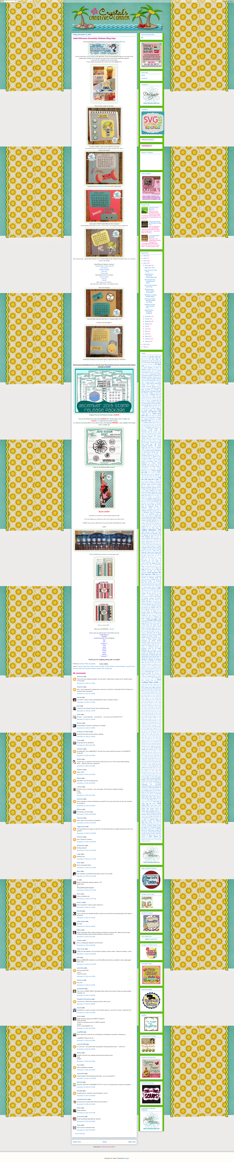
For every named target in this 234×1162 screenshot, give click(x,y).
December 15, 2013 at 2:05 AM (86, 1095)
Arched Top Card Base (154, 372)
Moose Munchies (145, 579)
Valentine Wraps (156, 824)
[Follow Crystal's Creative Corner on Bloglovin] (148, 140)
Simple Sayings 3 (146, 637)
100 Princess (144, 356)
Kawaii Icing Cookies (147, 544)
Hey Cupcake (149, 521)
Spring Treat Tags (146, 657)
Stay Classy (156, 671)
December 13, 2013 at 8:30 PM (86, 755)
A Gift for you (148, 366)
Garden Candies (151, 492)
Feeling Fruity (149, 474)
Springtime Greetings (147, 659)
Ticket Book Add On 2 (153, 795)
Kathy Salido (81, 921)
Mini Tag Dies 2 (146, 574)
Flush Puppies (149, 481)
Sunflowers (156, 673)
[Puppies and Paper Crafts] (151, 1077)
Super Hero (144, 674)
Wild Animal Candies (153, 830)
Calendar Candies (157, 405)
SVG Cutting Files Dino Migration (149, 716)
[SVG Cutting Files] (151, 939)
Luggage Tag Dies (156, 563)
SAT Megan (156, 623)
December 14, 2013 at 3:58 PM (86, 1004)
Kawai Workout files (101, 186)
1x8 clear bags (153, 357)
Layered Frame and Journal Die (104, 266)
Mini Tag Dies (104, 268)
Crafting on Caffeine (83, 731)
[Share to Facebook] (105, 664)
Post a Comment (80, 1133)
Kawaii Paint (157, 544)
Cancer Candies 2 (156, 408)
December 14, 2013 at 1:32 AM (86, 917)
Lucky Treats (145, 563)
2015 (145, 258)
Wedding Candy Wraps (148, 828)
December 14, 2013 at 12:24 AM (86, 876)
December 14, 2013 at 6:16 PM (86, 1049)
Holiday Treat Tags (145, 523)
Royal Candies (145, 618)
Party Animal (157, 596)
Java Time (154, 535)
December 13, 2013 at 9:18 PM (86, 774)
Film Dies (149, 476)
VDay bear (143, 825)
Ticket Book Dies (146, 797)
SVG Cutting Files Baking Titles (150, 692)
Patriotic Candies (149, 598)
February (148, 338)
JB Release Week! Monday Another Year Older (150, 300)
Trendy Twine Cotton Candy (153, 806)
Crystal (159, 442)
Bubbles (143, 402)
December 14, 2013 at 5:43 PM (86, 1040)
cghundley (80, 968)
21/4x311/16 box (145, 361)
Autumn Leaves (144, 374)
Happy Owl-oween (151, 517)
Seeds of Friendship (151, 634)
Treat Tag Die (146, 803)
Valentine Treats (145, 824)
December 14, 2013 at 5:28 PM (86, 1028)
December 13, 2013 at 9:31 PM (86, 795)
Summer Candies (146, 673)
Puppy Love (155, 607)
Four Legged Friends (149, 485)
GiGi (78, 957)
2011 (145, 347)
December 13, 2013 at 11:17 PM (86, 859)
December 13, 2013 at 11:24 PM (86, 867)
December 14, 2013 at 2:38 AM (86, 926)
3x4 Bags (157, 364)
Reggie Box (156, 610)
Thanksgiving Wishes (153, 787)
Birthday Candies (156, 391)
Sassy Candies (152, 621)
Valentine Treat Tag (154, 822)
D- (77, 880)
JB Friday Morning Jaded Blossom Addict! (150, 281)
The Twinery (150, 792)
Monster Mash (153, 577)
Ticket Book (150, 793)
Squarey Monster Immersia (153, 668)
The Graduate (144, 789)
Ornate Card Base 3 (146, 591)
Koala (148, 550)
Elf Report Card (153, 464)
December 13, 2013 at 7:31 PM (86, 702)
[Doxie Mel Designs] (151, 1009)
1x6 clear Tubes (153, 356)
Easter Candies (147, 458)
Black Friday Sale (147, 397)
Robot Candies (152, 615)
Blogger (127, 1158)
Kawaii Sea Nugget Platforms (148, 546)
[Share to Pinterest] (107, 664)
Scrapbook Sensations (84, 999)
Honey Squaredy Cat (156, 523)
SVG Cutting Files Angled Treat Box (151, 687)
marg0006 (80, 1032)
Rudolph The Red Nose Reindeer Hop (150, 306)
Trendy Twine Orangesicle (148, 811)
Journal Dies (156, 538)
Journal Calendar (104, 276)
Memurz (79, 723)
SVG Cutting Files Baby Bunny (154, 690)
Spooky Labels (152, 651)
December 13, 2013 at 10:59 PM (86, 841)
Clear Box (143, 439)
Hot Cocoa (146, 525)
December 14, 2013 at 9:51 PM (86, 1070)
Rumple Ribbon (152, 620)
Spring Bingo (144, 654)
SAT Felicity (149, 623)
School (142, 626)
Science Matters (151, 629)
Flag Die (104, 280)
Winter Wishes (153, 836)
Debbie (79, 1052)
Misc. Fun (158, 574)
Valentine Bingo (154, 819)
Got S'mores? (155, 501)
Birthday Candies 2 (149, 392)
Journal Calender (120, 666)
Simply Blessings (157, 642)
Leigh (79, 854)
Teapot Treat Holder (146, 782)
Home (105, 1142)
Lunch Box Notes (148, 564)
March (147, 336)
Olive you (146, 590)
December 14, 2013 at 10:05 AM (86, 954)
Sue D (79, 1065)
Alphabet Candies (146, 369)
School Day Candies (150, 626)
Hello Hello (151, 520)
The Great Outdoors (154, 789)
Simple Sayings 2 (154, 636)
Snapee (143, 646)
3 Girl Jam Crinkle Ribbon (151, 362)
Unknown (80, 676)
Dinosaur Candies (145, 453)
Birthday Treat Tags (156, 395)
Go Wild (148, 500)
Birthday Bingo (145, 391)
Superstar (150, 676)
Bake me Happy (151, 378)
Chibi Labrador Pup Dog (148, 425)
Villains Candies (152, 825)
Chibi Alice (158, 424)
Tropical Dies (155, 814)
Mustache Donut (152, 582)
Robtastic (156, 617)
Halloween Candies (146, 507)
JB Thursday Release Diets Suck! (151, 286)
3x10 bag (150, 364)
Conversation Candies (151, 441)
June (146, 329)
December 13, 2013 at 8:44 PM (86, 766)
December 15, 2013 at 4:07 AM (86, 1112)
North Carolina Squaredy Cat (154, 585)
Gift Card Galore (155, 495)
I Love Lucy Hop (152, 526)
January (147, 341)
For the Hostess (151, 482)
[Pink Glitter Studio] (151, 983)
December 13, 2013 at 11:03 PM (86, 850)
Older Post (132, 1142)
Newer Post (77, 1142)
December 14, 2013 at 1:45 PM (86, 985)
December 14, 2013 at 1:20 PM (86, 976)
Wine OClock (152, 831)
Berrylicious (152, 384)
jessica (79, 1016)
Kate (78, 706)
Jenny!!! (112, 629)
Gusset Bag (150, 504)
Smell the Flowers (146, 645)
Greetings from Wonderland (147, 503)
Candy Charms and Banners (151, 411)
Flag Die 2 (151, 479)
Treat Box (148, 801)
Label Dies (156, 550)
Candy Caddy (148, 410)
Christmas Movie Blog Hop (154, 208)
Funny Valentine (149, 490)
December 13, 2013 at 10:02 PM (86, 814)
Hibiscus (158, 521)
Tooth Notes (149, 800)
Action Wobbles (148, 367)
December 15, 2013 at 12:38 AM (86, 1078)
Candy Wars (145, 414)
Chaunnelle (80, 1116)
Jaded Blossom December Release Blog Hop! (151, 275)
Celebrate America (148, 422)
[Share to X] (104, 664)
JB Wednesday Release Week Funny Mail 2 (149, 291)
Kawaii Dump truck (156, 543)
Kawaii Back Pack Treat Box (153, 541)
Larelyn (79, 787)
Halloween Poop (148, 512)
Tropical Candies (150, 813)
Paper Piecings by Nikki (146, 596)
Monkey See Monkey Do (149, 576)
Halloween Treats (154, 514)
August (147, 324)
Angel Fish (156, 369)
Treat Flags (156, 801)
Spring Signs (156, 656)
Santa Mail (144, 621)
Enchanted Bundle (154, 466)
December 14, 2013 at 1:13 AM (86, 907)
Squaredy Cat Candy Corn (153, 662)
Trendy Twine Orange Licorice (150, 810)
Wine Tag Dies (151, 833)
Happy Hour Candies (146, 515)
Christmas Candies (152, 428)
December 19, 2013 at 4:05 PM (86, 1130)
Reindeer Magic (145, 612)
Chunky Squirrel (155, 438)
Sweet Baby (146, 778)
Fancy (148, 470)
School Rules (151, 628)
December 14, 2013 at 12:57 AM (86, 898)
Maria (78, 871)
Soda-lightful (153, 650)
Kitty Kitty (152, 549)
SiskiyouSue (81, 845)
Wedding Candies (156, 827)
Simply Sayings (146, 643)
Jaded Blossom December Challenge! (149, 311)
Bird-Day (153, 388)
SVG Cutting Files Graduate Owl (151, 728)
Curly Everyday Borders (151, 444)
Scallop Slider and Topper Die (150, 625)
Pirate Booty (157, 603)
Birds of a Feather (153, 389)
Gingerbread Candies (146, 496)
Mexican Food (150, 569)
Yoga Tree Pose (149, 839)
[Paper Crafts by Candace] (151, 888)
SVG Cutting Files (107, 668)
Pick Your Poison (154, 599)
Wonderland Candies (146, 838)
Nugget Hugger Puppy (149, 587)
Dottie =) (79, 902)
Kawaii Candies (145, 543)
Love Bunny (151, 558)
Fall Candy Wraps (152, 469)
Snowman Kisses (153, 646)
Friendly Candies (151, 487)
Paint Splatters (152, 593)
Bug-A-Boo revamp (151, 403)
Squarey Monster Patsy (146, 670)
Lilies (158, 555)
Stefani (79, 759)
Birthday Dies (155, 394)
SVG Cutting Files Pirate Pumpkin (149, 756)
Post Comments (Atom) (108, 1147)
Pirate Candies (147, 604)
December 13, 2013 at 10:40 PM (86, 833)
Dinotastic (156, 453)
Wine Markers (144, 831)
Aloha (157, 367)
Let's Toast (147, 553)
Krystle (79, 697)
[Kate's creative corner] (151, 958)
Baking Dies (152, 380)
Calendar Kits (148, 406)
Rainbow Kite (153, 609)
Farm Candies (151, 472)
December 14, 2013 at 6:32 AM (86, 936)
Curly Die (104, 278)
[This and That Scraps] (151, 1103)
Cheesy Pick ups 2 (149, 424)
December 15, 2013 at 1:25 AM (86, 1087)
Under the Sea (153, 816)
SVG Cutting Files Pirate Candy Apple (150, 755)
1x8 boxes (143, 357)
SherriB (79, 911)
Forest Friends (157, 484)
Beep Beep (150, 383)
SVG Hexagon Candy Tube (155, 773)
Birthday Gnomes (145, 395)
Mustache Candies (146, 581)
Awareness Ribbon (148, 375)
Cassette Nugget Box (156, 420)
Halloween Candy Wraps (153, 509)
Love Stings (154, 560)
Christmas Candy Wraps (149, 430)
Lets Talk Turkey (156, 553)
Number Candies (104, 269)
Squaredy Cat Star (145, 667)
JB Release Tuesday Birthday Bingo (150, 295)
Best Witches (152, 386)
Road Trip (150, 613)
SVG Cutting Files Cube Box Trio (149, 710)
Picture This (144, 601)
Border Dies (156, 400)
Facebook (144, 78)
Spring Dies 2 (145, 656)
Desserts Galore (151, 448)
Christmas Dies (145, 432)
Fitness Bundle (144, 477)
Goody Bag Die (156, 500)
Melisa (79, 930)
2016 (145, 255)
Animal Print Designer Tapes (148, 370)
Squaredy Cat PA (156, 665)
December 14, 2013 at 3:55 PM (86, 995)
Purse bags (144, 609)
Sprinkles (151, 661)
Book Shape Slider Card (148, 398)
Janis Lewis (80, 949)
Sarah (79, 714)
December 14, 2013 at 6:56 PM (86, 1061)
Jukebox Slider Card (146, 539)
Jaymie (79, 1007)
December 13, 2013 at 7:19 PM (86, 693)
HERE (93, 58)
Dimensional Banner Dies (151, 452)
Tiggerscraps (81, 826)
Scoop (159, 629)
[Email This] (100, 664)
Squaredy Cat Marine (146, 664)
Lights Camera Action (149, 555)
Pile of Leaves (154, 601)
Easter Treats (152, 459)
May (146, 331)
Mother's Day (155, 579)
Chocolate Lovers (150, 427)
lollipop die (144, 557)
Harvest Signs (152, 518)
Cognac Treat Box (152, 439)
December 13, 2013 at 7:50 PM (86, 728)
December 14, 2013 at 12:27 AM (86, 890)
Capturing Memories (149, 419)
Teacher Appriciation (153, 781)
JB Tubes (156, 536)
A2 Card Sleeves (157, 366)
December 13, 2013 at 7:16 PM (86, 683)
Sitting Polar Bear (156, 643)
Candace (79, 940)
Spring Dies (154, 654)
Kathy (79, 1108)
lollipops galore (153, 557)
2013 (145, 263)
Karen (79, 862)
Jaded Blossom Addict (148, 532)
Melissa (79, 809)
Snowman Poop (146, 648)
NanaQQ (79, 1090)
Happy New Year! (150, 267)
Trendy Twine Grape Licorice (150, 808)
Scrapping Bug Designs (149, 631)
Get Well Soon (153, 493)
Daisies (152, 447)
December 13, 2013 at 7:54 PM (86, 736)
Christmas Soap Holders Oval (153, 434)
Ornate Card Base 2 (155, 590)
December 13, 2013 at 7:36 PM (86, 719)
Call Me (157, 406)
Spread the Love (154, 653)
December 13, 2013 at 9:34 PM (86, 805)
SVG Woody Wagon (156, 776)
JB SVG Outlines (110, 666)
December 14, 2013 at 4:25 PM (86, 1012)
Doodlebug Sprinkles (146, 455)
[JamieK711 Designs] (151, 930)
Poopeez (148, 606)
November (148, 316)
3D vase (143, 364)
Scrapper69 (80, 988)
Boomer (148, 400)
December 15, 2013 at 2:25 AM (86, 1104)
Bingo (148, 388)
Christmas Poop (150, 433)
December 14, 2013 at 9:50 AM (86, 945)
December (148, 265)
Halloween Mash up (156, 510)
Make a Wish (150, 567)
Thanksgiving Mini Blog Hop (154, 236)
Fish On (157, 476)
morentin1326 (81, 1044)
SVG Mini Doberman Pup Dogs (150, 775)
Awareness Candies (156, 374)
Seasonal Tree (151, 632)
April (146, 334)
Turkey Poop (144, 816)
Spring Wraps (156, 657)
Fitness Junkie (104, 273)
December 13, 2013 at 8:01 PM (86, 745)
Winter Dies (152, 835)
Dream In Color (157, 456)
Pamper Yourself (154, 595)
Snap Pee (157, 645)
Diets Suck (104, 271)
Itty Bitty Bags (154, 528)
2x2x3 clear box (157, 361)
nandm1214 (80, 1073)
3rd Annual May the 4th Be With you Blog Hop (155, 223)
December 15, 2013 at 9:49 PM (86, 1121)
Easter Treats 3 (154, 461)
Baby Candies (153, 377)
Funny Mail (151, 489)
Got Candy (146, 501)
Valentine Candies (146, 821)
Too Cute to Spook (152, 798)
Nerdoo (144, 585)
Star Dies (148, 671)
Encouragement (144, 467)
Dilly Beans (158, 450)
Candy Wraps (151, 415)
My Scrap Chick (156, 584)
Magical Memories (153, 566)
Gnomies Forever (152, 498)
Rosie (79, 894)
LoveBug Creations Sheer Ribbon (150, 561)
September (148, 321)
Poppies (154, 606)
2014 (145, 260)
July (146, 326)
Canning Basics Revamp (154, 417)
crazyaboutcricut (82, 1099)
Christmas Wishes (146, 436)
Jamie (79, 1125)
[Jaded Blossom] (151, 103)
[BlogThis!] (102, 664)
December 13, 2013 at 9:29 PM (86, 783)
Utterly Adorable (154, 817)
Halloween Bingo (153, 506)
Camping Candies (145, 408)
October (147, 319)
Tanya (79, 740)
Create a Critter (150, 442)
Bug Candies (151, 402)
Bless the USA (157, 397)
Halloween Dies (145, 510)
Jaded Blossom (148, 530)
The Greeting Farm (146, 790)
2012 (145, 344)
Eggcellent (144, 463)
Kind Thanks (153, 547)
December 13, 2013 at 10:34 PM (86, 823)
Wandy (79, 778)
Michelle (79, 1082)
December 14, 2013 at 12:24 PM (86, 964)
